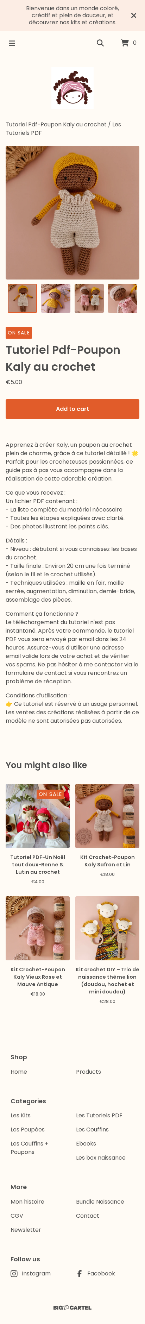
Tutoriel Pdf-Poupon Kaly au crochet (56, 124)
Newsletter (26, 1230)
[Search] (100, 43)
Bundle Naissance (100, 1202)
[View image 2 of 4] (55, 298)
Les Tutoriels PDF (99, 1115)
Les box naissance (101, 1158)
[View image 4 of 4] (122, 298)
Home (19, 1072)
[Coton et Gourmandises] (72, 88)
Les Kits (21, 1115)
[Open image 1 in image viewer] (72, 213)
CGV (17, 1216)
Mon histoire (27, 1202)
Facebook (101, 1273)
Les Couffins (92, 1129)
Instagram (36, 1273)
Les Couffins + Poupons (29, 1148)
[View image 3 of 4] (89, 298)
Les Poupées (28, 1129)
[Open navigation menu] (12, 43)
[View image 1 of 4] (22, 298)
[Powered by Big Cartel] (72, 1308)
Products (88, 1072)
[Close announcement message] (133, 15)
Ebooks (86, 1144)
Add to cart (72, 409)
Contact (87, 1216)
